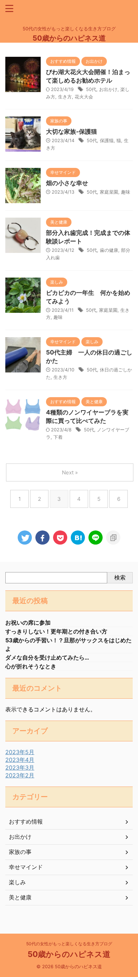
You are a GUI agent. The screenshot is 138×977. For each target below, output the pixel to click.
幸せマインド (26, 866)
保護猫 (107, 140)
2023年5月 (19, 751)
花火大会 (84, 96)
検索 (120, 577)
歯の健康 (109, 250)
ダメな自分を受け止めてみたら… (47, 657)
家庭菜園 (109, 192)
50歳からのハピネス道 (69, 38)
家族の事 (20, 851)
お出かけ (108, 89)
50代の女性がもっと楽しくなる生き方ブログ (69, 943)
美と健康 (20, 897)
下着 (58, 437)
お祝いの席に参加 (28, 622)
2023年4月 (19, 759)
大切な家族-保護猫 (71, 131)
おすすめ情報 (26, 821)
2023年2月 (19, 775)
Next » (70, 472)
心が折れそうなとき (30, 666)
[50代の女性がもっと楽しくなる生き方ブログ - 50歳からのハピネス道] (78, 537)
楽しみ (17, 882)
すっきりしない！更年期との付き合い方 (56, 631)
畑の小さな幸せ (67, 183)
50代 (91, 89)
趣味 (125, 192)
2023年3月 (19, 767)
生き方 (65, 96)
